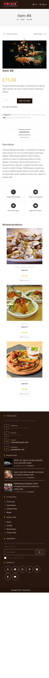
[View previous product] (4, 34)
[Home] (17, 19)
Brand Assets (11, 529)
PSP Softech (34, 590)
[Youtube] (15, 576)
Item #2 (24, 383)
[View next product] (45, 34)
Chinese (14, 115)
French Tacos (30, 115)
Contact (9, 525)
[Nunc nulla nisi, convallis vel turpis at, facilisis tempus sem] (8, 474)
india (20, 117)
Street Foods (40, 115)
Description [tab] (24, 132)
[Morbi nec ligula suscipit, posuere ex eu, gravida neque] (8, 463)
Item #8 (29, 19)
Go (39, 552)
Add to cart (24, 101)
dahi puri (9, 117)
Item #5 (24, 270)
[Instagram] (22, 569)
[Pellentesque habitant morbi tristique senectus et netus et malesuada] (8, 487)
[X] (8, 569)
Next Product (38, 34)
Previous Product (12, 34)
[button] (24, 39)
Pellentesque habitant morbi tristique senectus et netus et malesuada (26, 486)
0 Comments (30, 466)
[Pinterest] (29, 569)
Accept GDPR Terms (15, 558)
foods (15, 117)
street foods (26, 117)
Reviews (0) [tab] (24, 137)
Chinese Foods (12, 509)
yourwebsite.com (17, 449)
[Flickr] (37, 569)
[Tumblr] (8, 576)
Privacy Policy (11, 532)
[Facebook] (15, 569)
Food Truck (21, 115)
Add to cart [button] (24, 280)
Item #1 (24, 327)
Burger (9, 512)
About (9, 522)
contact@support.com (19, 442)
